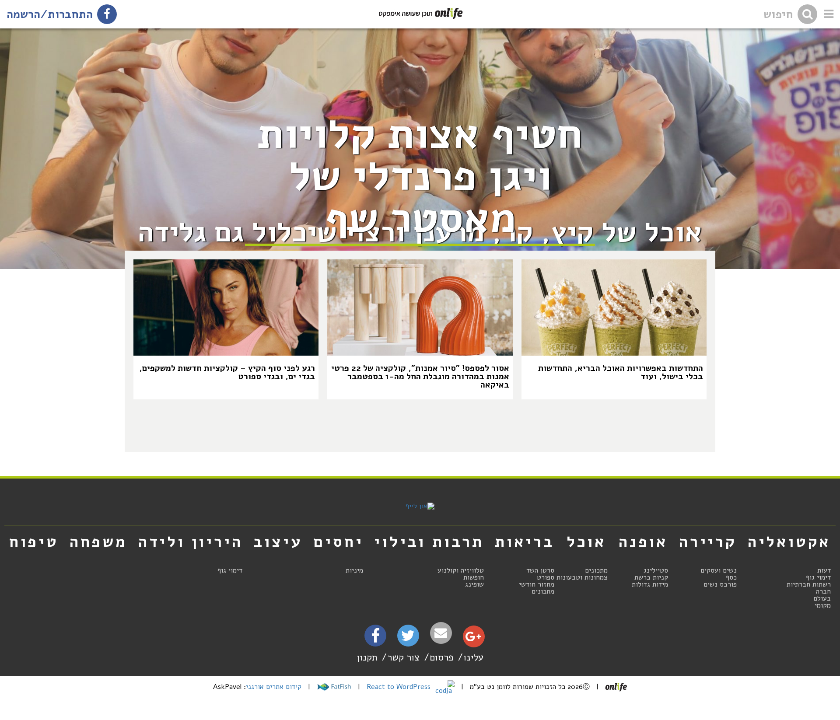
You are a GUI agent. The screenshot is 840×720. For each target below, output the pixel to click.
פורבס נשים (720, 584)
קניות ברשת (651, 577)
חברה (823, 591)
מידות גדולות (650, 584)
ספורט (545, 577)
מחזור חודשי (536, 584)
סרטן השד (540, 570)
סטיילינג (656, 570)
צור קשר (403, 657)
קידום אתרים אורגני (273, 687)
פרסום (441, 657)
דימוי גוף (818, 577)
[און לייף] (420, 506)
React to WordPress (400, 687)
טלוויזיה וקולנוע (461, 570)
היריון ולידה (190, 541)
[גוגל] (473, 638)
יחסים (338, 541)
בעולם (822, 598)
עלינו (473, 657)
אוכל (586, 541)
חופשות (473, 577)
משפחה (98, 541)
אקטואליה (789, 541)
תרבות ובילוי (429, 541)
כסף (731, 577)
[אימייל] (441, 633)
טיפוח (34, 541)
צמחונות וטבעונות (582, 577)
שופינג (474, 584)
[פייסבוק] (375, 638)
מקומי (823, 605)
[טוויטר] (408, 638)
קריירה (708, 541)
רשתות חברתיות (809, 584)
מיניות (354, 570)
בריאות (524, 541)
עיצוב (277, 541)
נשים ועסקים (718, 570)
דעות (824, 570)
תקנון (367, 657)
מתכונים (596, 570)
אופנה (643, 541)
